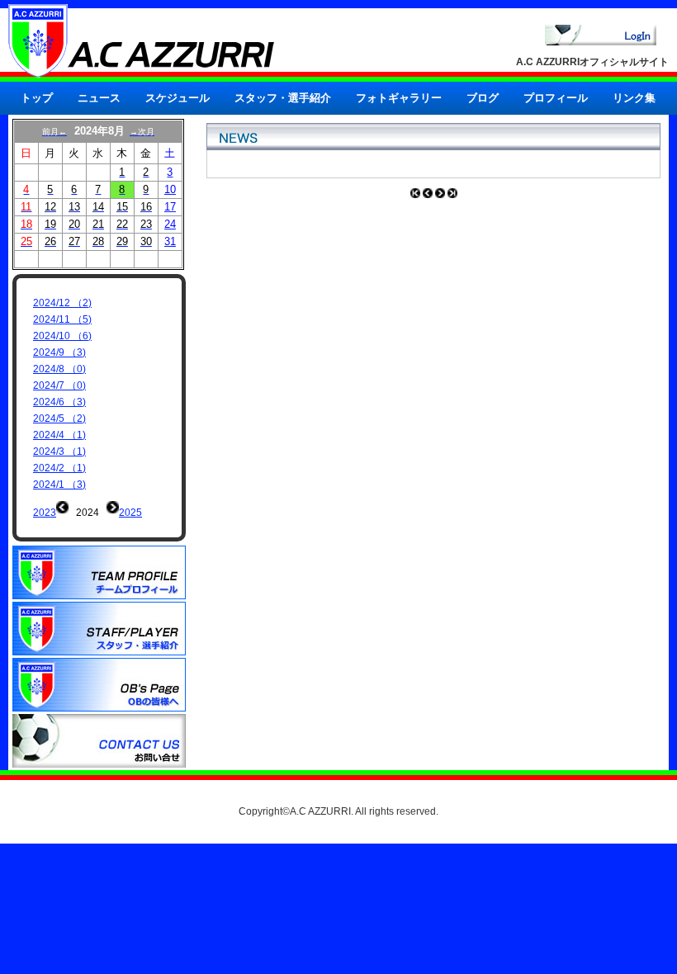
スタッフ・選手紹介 (282, 98)
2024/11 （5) (62, 319)
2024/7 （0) (59, 385)
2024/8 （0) (59, 369)
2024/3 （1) (59, 451)
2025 (130, 512)
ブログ (482, 98)
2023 (44, 512)
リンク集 (634, 98)
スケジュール (177, 98)
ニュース (99, 98)
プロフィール (555, 98)
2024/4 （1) (59, 435)
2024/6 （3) (59, 402)
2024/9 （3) (59, 352)
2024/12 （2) (62, 303)
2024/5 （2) (59, 418)
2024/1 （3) (59, 484)
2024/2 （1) (59, 468)
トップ (37, 98)
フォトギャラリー (399, 98)
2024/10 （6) (62, 336)
